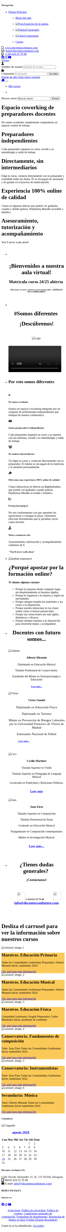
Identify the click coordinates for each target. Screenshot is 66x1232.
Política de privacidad (33, 1210)
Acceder (38, 1225)
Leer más (36, 791)
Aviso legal (14, 1210)
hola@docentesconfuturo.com (22, 50)
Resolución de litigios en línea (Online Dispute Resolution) (37, 1218)
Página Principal (17, 12)
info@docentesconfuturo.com (36, 903)
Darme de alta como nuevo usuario (20, 77)
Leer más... (36, 686)
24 (3, 1158)
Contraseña (7, 73)
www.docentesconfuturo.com (21, 47)
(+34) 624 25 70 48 (16, 54)
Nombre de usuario (12, 66)
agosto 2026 (20, 1132)
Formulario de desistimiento (32, 1216)
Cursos (19, 41)
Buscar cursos (9, 98)
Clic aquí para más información (18, 971)
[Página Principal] (5, 60)
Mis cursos (14, 86)
